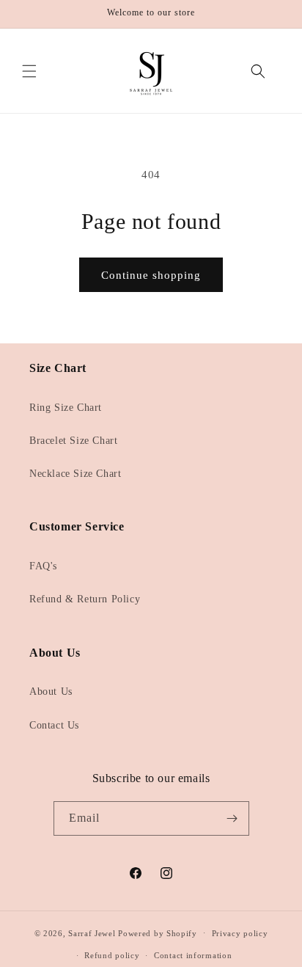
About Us (51, 691)
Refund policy (111, 955)
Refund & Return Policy (84, 599)
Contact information (193, 955)
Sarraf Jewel (91, 932)
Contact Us (54, 725)
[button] (29, 71)
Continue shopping (151, 275)
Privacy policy (240, 933)
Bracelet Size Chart (73, 440)
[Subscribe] (232, 818)
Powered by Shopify (157, 932)
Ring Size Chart (65, 407)
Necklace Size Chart (75, 473)
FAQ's (43, 566)
